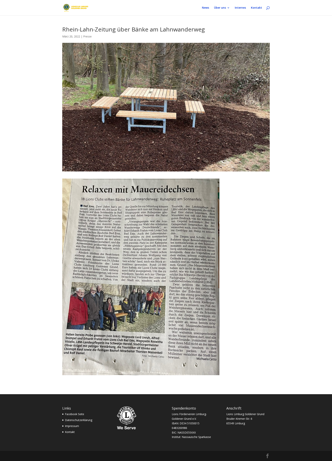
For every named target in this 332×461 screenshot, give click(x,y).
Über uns (220, 7)
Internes (240, 7)
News (205, 7)
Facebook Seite (74, 414)
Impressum (72, 426)
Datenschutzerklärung (78, 420)
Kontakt (256, 7)
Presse (87, 36)
